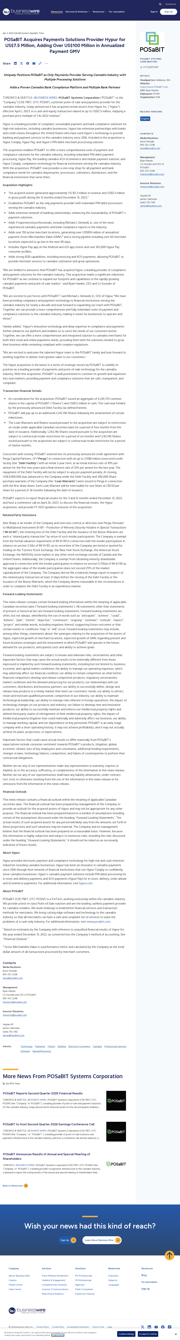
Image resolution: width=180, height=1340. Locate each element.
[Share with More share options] (46, 63)
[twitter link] (142, 1327)
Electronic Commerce (79, 1046)
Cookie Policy (58, 1335)
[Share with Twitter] (21, 63)
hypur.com (85, 883)
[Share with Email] (34, 63)
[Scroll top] (169, 1255)
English (145, 118)
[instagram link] (169, 1327)
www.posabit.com (98, 921)
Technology (27, 1046)
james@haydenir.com (13, 1035)
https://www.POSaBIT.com (154, 87)
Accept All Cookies (148, 1334)
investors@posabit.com (15, 1002)
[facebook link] (163, 1327)
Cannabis (97, 1046)
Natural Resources (41, 1051)
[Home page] (21, 11)
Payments (40, 1046)
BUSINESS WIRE (45, 97)
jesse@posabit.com (13, 978)
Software (25, 1051)
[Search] (160, 4)
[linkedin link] (149, 1327)
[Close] (176, 1334)
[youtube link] (156, 1327)
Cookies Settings (126, 1334)
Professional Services (115, 1046)
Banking (62, 1046)
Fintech (51, 1046)
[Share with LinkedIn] (15, 63)
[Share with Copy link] (40, 63)
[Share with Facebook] (27, 63)
